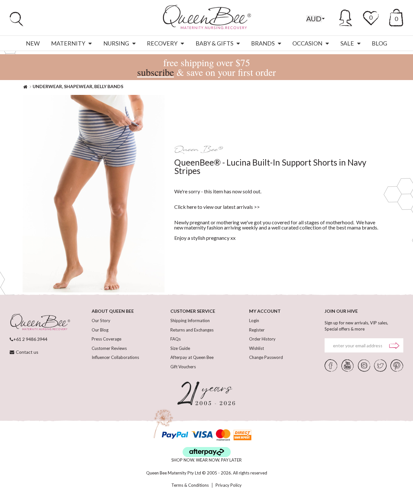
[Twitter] (380, 365)
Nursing (116, 43)
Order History (262, 338)
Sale (347, 43)
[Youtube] (347, 365)
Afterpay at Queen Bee (192, 357)
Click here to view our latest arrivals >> (217, 207)
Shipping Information (190, 320)
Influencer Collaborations (115, 357)
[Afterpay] (207, 452)
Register (257, 329)
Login (254, 320)
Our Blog (100, 329)
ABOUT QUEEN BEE (113, 311)
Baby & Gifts (214, 43)
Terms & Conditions (190, 485)
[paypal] (175, 435)
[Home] (25, 86)
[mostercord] (223, 435)
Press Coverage (106, 338)
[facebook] (331, 365)
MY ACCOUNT (265, 311)
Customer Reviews (109, 348)
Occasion (307, 43)
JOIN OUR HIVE (341, 311)
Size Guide (180, 348)
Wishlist (256, 348)
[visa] (202, 435)
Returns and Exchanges (192, 329)
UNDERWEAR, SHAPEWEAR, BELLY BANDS (78, 86)
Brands (263, 43)
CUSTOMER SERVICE (192, 311)
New (33, 43)
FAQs (175, 338)
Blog (379, 43)
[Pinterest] (396, 365)
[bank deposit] (242, 435)
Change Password (266, 357)
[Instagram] (364, 365)
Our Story (101, 320)
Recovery (162, 43)
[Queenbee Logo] (40, 322)
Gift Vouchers (183, 366)
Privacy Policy (229, 485)
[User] (345, 16)
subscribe (155, 72)
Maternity (68, 43)
